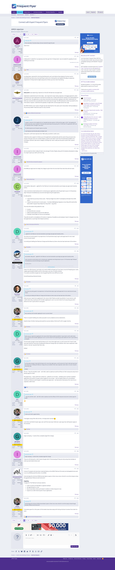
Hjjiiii (96, 148)
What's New (27, 12)
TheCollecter (95, 142)
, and (33, 113)
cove (88, 145)
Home (14, 12)
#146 (78, 148)
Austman (94, 138)
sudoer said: (27, 412)
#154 (78, 358)
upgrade (97, 68)
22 (32, 34)
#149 (78, 228)
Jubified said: (28, 120)
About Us (65, 558)
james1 (91, 146)
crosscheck (87, 136)
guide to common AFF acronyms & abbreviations (90, 90)
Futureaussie (87, 142)
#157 (78, 433)
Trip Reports (86, 108)
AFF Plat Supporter (18, 262)
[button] (31, 12)
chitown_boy (88, 141)
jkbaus (97, 145)
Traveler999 (98, 138)
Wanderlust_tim (91, 148)
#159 (78, 468)
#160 (78, 498)
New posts (13, 15)
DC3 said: (27, 289)
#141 (78, 37)
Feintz (98, 135)
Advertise (99, 558)
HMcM (90, 138)
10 (28, 34)
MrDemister (92, 136)
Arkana (100, 142)
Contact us (70, 558)
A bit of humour (87, 98)
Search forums (20, 15)
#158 (78, 451)
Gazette (60, 12)
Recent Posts (84, 96)
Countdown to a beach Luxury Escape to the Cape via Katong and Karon (92, 104)
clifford (86, 138)
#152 (78, 308)
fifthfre (85, 144)
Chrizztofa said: (28, 231)
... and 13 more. (84, 151)
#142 (78, 56)
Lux (85, 139)
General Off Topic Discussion (89, 101)
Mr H (82, 134)
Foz (91, 142)
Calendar (27, 15)
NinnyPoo (83, 135)
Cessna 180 (95, 146)
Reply (77, 52)
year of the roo (92, 145)
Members (32, 15)
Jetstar (84, 121)
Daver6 (95, 135)
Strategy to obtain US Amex (90, 124)
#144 (78, 90)
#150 (78, 251)
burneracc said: (28, 311)
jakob (89, 144)
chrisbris (83, 138)
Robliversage (84, 145)
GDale (94, 139)
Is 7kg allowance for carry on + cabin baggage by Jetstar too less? (92, 118)
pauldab (91, 135)
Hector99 (88, 135)
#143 (78, 74)
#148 (78, 183)
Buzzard (83, 146)
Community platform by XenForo (57, 561)
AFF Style (15, 558)
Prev (14, 34)
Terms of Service (77, 558)
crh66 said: (27, 40)
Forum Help (89, 558)
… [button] (30, 34)
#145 (78, 117)
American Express (87, 127)
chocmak (98, 144)
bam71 (82, 139)
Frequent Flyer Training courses (92, 67)
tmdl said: (27, 501)
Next (36, 34)
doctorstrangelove (17, 32)
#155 (78, 391)
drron (88, 146)
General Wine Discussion (88, 115)
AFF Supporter (18, 319)
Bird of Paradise (87, 134)
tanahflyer (83, 141)
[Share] (75, 38)
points (82, 144)
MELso (98, 134)
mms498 (98, 139)
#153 (78, 331)
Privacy (84, 558)
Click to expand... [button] (51, 267)
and (30, 179)
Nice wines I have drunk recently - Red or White (92, 111)
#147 (78, 166)
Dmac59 (83, 136)
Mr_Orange (92, 144)
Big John (93, 134)
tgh (85, 146)
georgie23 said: (28, 394)
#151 (78, 286)
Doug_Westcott (89, 139)
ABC (96, 134)
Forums (20, 12)
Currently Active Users (87, 131)
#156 (78, 409)
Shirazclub (94, 141)
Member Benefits (50, 12)
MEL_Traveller (99, 136)
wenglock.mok (84, 148)
